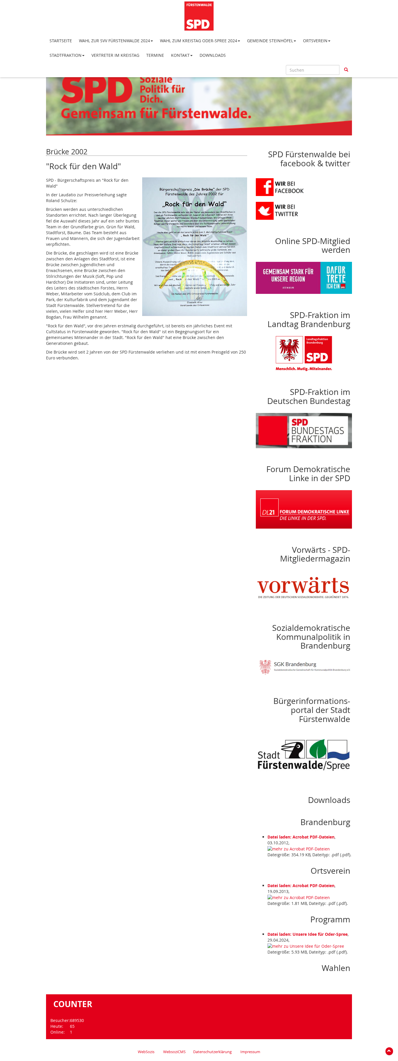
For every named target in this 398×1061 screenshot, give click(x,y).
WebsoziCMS (174, 1051)
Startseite (61, 40)
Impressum (250, 1051)
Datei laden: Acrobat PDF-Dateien (300, 837)
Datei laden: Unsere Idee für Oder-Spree (307, 934)
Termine (155, 55)
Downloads (213, 55)
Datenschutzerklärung (212, 1051)
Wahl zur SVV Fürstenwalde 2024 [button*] (114, 40)
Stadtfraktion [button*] (66, 55)
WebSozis (146, 1051)
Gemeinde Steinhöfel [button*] (270, 40)
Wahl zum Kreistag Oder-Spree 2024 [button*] (198, 40)
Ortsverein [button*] (315, 40)
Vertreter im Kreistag (115, 55)
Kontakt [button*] (180, 55)
